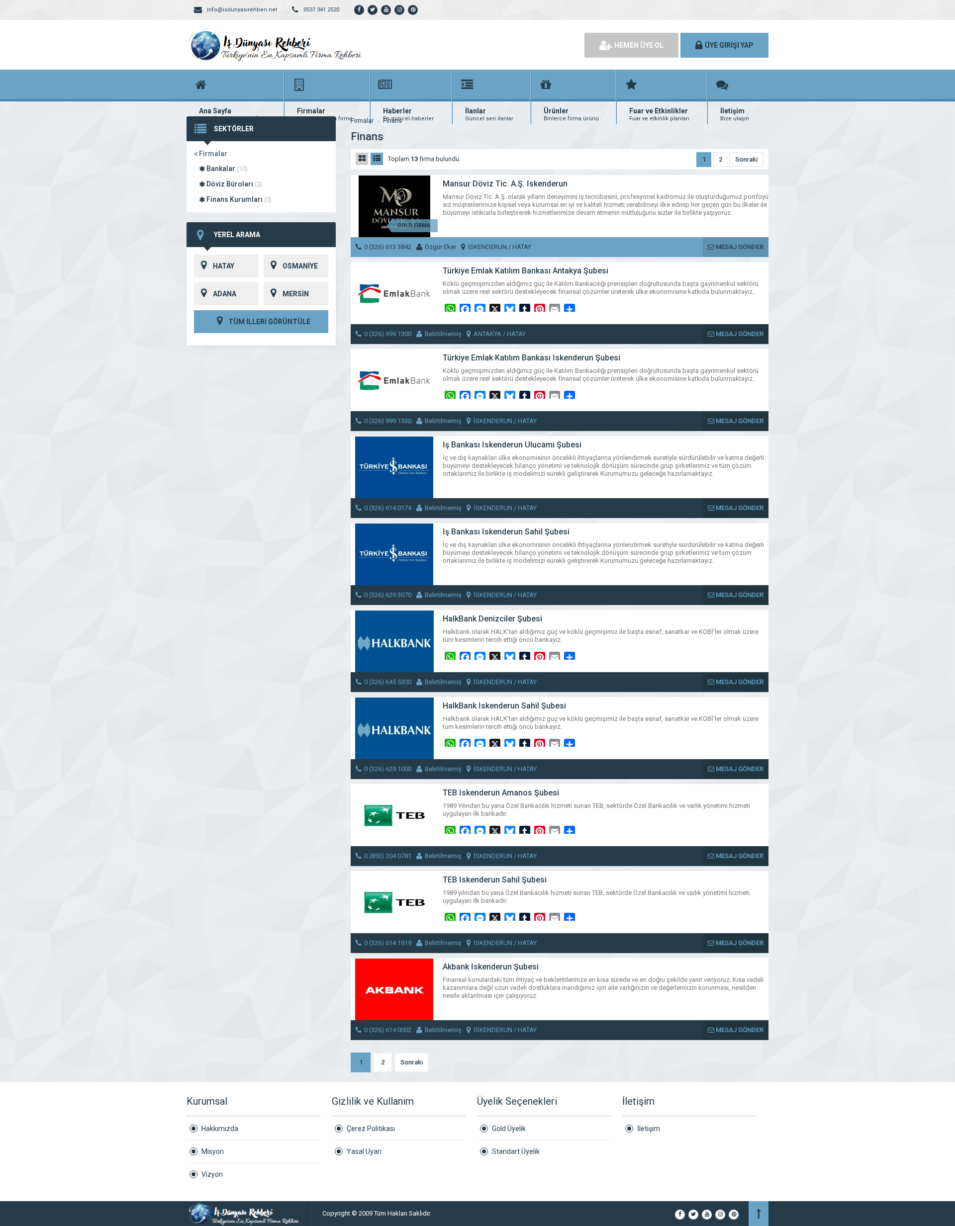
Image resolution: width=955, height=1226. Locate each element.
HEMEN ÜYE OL (639, 45)
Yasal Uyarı (364, 1151)
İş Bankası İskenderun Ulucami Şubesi (512, 444)
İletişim (648, 1129)
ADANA (224, 294)
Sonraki (746, 159)
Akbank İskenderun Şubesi (491, 966)
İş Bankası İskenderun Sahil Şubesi (506, 531)
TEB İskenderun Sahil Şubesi (495, 879)
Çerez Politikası (371, 1129)
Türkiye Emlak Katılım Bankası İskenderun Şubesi (531, 357)
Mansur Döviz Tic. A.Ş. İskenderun (505, 183)
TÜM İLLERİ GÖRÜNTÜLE (268, 322)
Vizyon (212, 1174)
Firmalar (212, 154)
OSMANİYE (300, 266)
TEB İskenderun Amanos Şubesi (501, 792)
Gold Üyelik (509, 1129)
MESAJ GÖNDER (739, 247)
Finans (392, 120)
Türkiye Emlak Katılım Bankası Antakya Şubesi (525, 270)
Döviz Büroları (233, 184)
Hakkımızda (219, 1129)
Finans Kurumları (238, 199)
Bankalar (226, 169)
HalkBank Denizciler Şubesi (492, 618)
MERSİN (296, 294)
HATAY (223, 266)
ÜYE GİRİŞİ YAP (729, 45)
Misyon (212, 1151)
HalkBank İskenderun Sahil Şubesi (504, 705)
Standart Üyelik (516, 1151)
